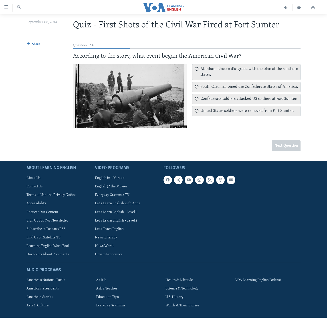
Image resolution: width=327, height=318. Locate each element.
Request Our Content (42, 212)
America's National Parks (45, 280)
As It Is (101, 280)
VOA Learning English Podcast (258, 280)
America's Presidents (42, 288)
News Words (104, 246)
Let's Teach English (109, 229)
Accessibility (36, 203)
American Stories (39, 297)
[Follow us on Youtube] (189, 180)
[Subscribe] (231, 180)
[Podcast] (220, 180)
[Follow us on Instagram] (199, 180)
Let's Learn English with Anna (117, 203)
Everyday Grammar (110, 305)
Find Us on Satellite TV (43, 237)
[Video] (299, 7)
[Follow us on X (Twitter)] (178, 180)
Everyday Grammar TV (112, 195)
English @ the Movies (111, 187)
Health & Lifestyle (179, 280)
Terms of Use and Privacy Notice (51, 195)
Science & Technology (182, 288)
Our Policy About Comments (47, 254)
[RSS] (210, 180)
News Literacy (106, 237)
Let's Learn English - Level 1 (116, 212)
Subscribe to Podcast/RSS (46, 229)
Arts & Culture (37, 305)
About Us (33, 178)
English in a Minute (110, 178)
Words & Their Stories (182, 305)
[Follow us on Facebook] (168, 180)
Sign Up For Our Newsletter (47, 220)
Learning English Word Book (48, 246)
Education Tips (107, 297)
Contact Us (34, 187)
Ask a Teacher (106, 288)
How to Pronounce (109, 254)
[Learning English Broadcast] (286, 7)
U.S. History (175, 297)
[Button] (33, 45)
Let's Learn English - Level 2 (116, 220)
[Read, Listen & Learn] (313, 7)
